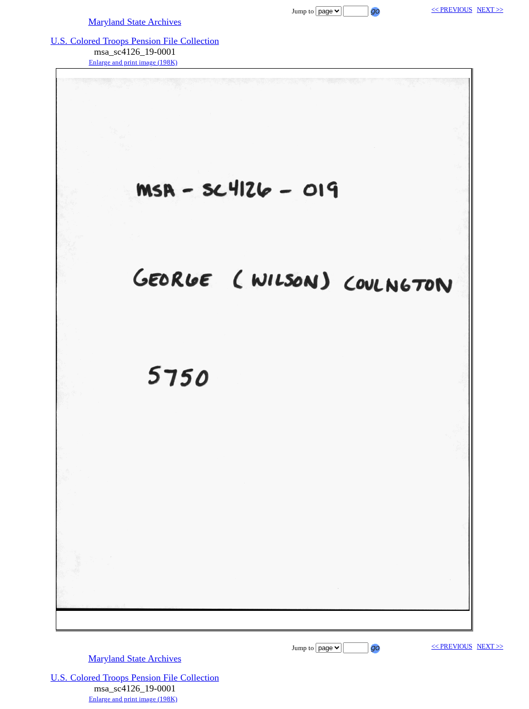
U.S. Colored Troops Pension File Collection (135, 41)
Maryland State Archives (134, 22)
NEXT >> (490, 9)
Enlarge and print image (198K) (133, 62)
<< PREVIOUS (451, 9)
